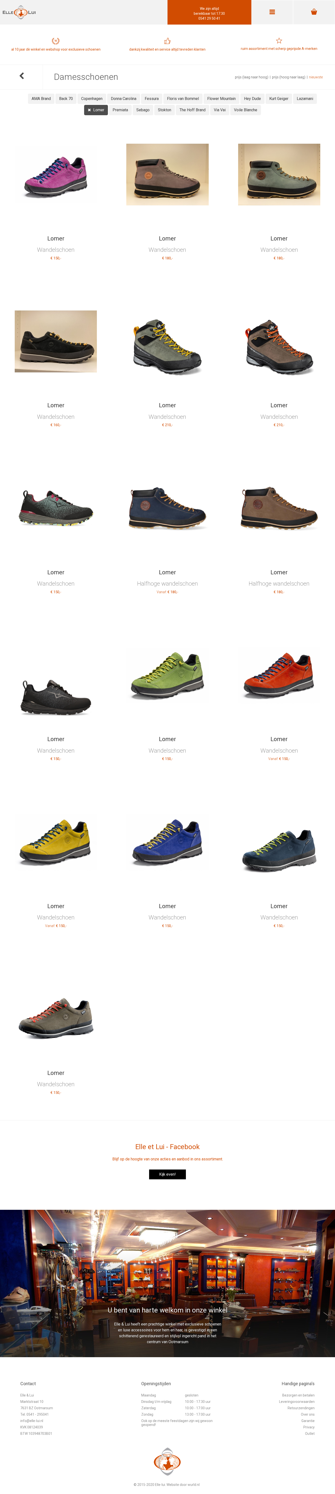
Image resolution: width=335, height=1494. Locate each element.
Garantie (308, 1421)
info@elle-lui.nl (31, 1421)
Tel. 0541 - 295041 (34, 1414)
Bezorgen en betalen (298, 1395)
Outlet (310, 1434)
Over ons (308, 1414)
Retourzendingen (301, 1408)
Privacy (309, 1427)
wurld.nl (194, 1485)
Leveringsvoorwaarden (297, 1402)
